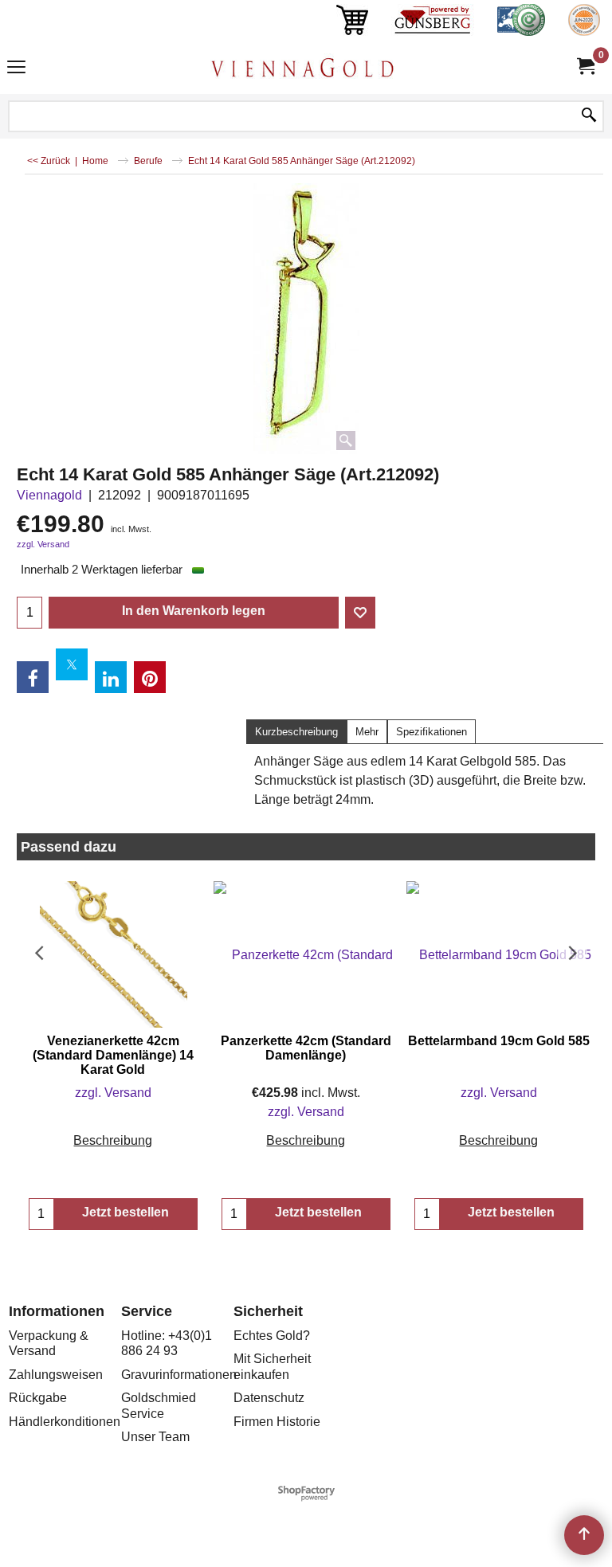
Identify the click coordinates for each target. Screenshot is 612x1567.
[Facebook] (33, 677)
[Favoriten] (360, 612)
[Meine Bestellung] (585, 66)
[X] (72, 664)
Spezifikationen (431, 732)
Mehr (367, 732)
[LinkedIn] (111, 677)
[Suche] (589, 116)
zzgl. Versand (43, 544)
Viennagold (49, 495)
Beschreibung (112, 1140)
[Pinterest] (150, 677)
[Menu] (16, 69)
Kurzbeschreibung (296, 732)
